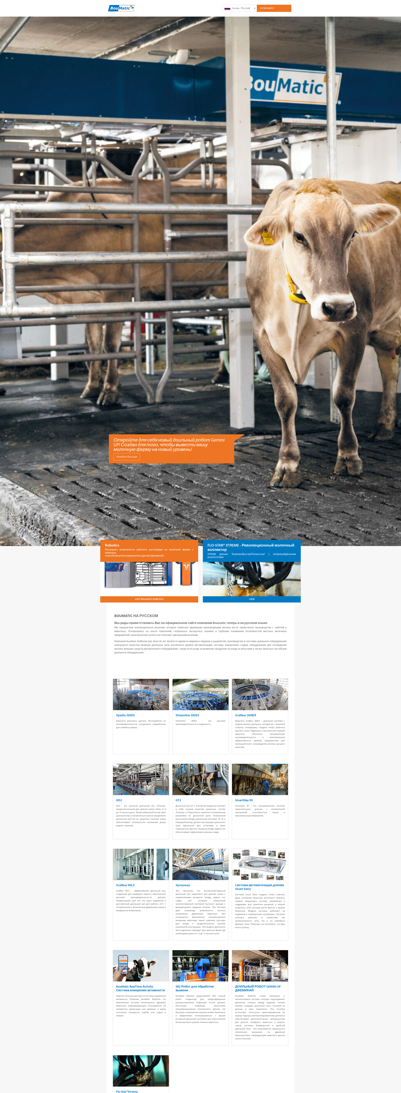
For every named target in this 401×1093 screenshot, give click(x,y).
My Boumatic (267, 8)
